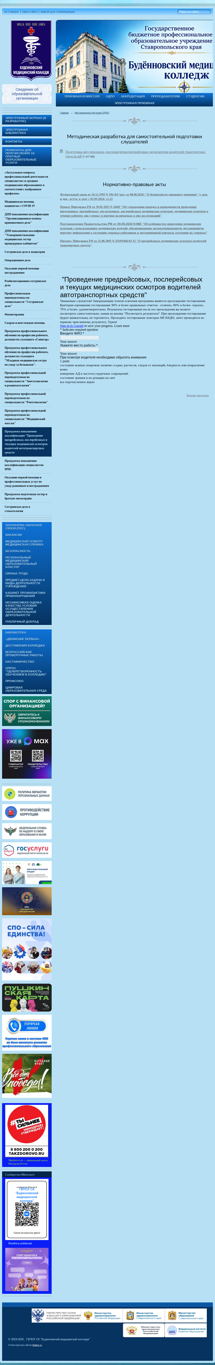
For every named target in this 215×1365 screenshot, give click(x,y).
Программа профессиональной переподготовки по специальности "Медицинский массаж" (25, 416)
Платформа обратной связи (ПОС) (23, 527)
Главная (64, 113)
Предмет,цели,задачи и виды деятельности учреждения (25, 583)
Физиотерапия (14, 314)
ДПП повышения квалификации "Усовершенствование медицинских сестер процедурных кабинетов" (27, 237)
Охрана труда (16, 573)
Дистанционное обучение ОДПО (92, 113)
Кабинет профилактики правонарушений (25, 594)
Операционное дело (17, 260)
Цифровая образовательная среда (26, 689)
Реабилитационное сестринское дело (25, 283)
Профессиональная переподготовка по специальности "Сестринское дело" (24, 299)
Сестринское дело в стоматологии (17, 509)
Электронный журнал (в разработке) (25, 120)
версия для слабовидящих (58, 11)
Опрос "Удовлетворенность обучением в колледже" (26, 671)
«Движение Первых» (22, 639)
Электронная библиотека (16, 131)
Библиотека (15, 632)
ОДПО (110, 96)
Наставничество (19, 661)
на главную (11, 11)
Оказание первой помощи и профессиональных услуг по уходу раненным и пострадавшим (27, 481)
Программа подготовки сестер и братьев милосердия (26, 496)
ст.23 (109, 199)
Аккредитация (133, 96)
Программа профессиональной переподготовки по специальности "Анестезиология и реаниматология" (26, 379)
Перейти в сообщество (20, 1243)
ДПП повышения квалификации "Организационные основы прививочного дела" (27, 218)
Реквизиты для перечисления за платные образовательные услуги (21, 156)
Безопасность (17, 551)
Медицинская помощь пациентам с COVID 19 (20, 204)
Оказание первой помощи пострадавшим (22, 270)
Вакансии (13, 535)
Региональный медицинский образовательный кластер (21, 562)
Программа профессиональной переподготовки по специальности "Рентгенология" (26, 398)
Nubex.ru (37, 1345)
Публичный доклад (22, 621)
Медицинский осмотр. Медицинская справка (24, 543)
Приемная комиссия (82, 96)
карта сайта (29, 11)
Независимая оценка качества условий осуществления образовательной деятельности (23, 609)
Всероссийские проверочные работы (24, 654)
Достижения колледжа (25, 645)
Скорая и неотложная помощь (25, 323)
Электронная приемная (134, 103)
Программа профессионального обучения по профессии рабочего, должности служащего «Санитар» (27, 335)
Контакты (13, 141)
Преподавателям (165, 96)
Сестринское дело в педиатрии (25, 252)
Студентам (195, 96)
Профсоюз (14, 681)
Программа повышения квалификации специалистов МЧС (24, 465)
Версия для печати (198, 395)
